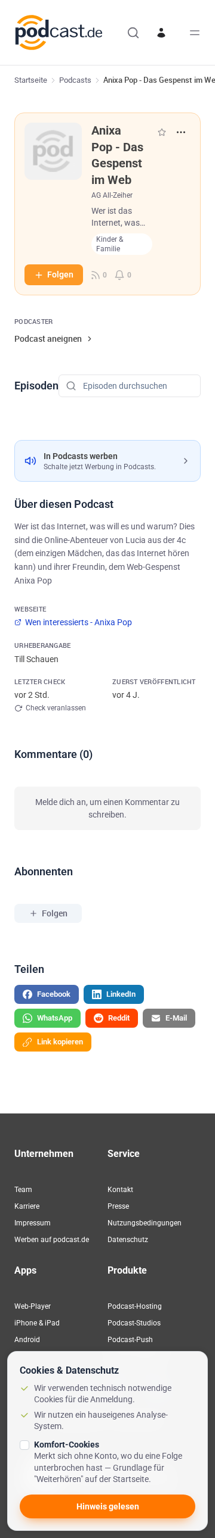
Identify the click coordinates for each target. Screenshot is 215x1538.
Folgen (60, 274)
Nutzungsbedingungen (145, 1223)
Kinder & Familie (109, 244)
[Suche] (133, 32)
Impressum (32, 1223)
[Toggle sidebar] (195, 33)
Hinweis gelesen (107, 1506)
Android (27, 1340)
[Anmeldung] (161, 33)
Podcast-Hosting (135, 1306)
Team (23, 1190)
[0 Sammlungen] (162, 132)
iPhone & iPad (37, 1323)
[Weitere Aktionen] (181, 132)
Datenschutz (128, 1240)
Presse (118, 1206)
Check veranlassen (56, 708)
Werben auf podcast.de (51, 1240)
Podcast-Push (130, 1340)
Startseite (30, 80)
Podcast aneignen (48, 338)
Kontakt (120, 1190)
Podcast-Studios (134, 1323)
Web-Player (32, 1306)
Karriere (26, 1206)
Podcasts (75, 80)
